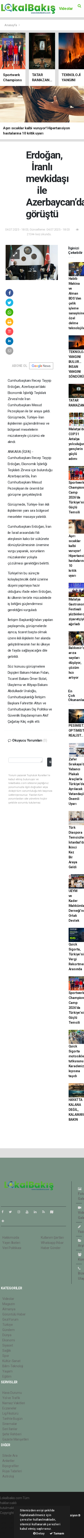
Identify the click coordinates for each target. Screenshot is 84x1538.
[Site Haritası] (53, 1212)
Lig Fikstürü (10, 1413)
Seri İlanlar (10, 1429)
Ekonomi (8, 1340)
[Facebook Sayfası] (4, 1212)
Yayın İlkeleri (11, 1243)
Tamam (58, 1533)
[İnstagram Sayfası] (21, 1212)
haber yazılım (9, 1528)
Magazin (8, 1304)
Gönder (50, 762)
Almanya (8, 1309)
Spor (5, 1356)
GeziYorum (10, 1319)
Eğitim (6, 1376)
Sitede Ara (10, 1455)
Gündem (8, 1330)
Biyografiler (10, 1466)
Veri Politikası (11, 1248)
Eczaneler (9, 1408)
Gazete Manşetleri (15, 1439)
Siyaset (7, 1345)
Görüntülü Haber (14, 1314)
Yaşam (7, 1371)
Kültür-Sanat (11, 1361)
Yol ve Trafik (11, 1398)
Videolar (66, 8)
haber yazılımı (10, 1518)
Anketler (8, 1461)
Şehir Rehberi (11, 1434)
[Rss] (45, 1212)
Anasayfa (11, 25)
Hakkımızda (10, 1237)
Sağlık (6, 1350)
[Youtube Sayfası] (29, 1212)
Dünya (6, 1335)
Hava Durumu (12, 1393)
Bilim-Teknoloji (12, 1366)
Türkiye (7, 1325)
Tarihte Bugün (12, 1418)
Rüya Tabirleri (12, 1471)
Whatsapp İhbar (52, 1243)
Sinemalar (9, 1424)
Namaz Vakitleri (13, 1403)
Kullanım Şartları (52, 1237)
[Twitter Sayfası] (12, 1212)
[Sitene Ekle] (5, 1221)
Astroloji (8, 1476)
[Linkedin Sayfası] (37, 1212)
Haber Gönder (51, 1248)
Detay (40, 1533)
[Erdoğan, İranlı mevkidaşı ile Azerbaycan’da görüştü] (32, 262)
